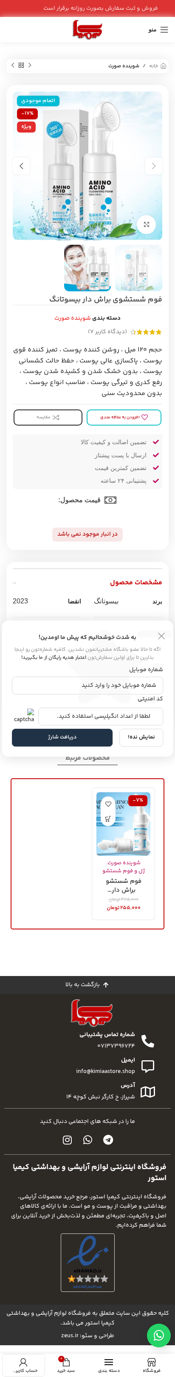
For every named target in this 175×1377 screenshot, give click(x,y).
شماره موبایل (146, 670)
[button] (108, 818)
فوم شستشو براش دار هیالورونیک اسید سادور (123, 885)
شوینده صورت (123, 66)
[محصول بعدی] (12, 65)
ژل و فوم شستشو (123, 871)
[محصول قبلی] (29, 65)
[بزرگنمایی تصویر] (146, 224)
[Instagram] (67, 1140)
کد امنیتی (150, 699)
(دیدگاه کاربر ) (107, 332)
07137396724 (116, 1046)
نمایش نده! (141, 737)
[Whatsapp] (87, 1140)
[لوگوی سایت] (87, 29)
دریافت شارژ (62, 737)
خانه (153, 66)
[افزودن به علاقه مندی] (108, 803)
